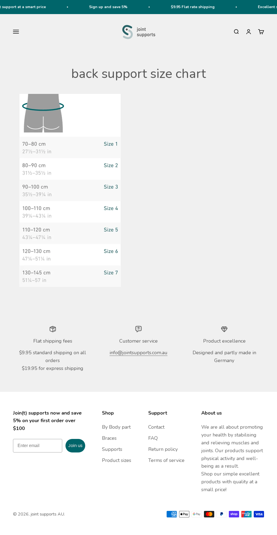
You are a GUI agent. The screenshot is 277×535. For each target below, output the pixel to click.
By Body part (116, 427)
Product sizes (116, 460)
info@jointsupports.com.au (138, 352)
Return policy (163, 449)
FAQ (153, 438)
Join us (75, 445)
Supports (112, 449)
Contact (156, 427)
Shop (108, 413)
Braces (109, 438)
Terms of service (166, 460)
